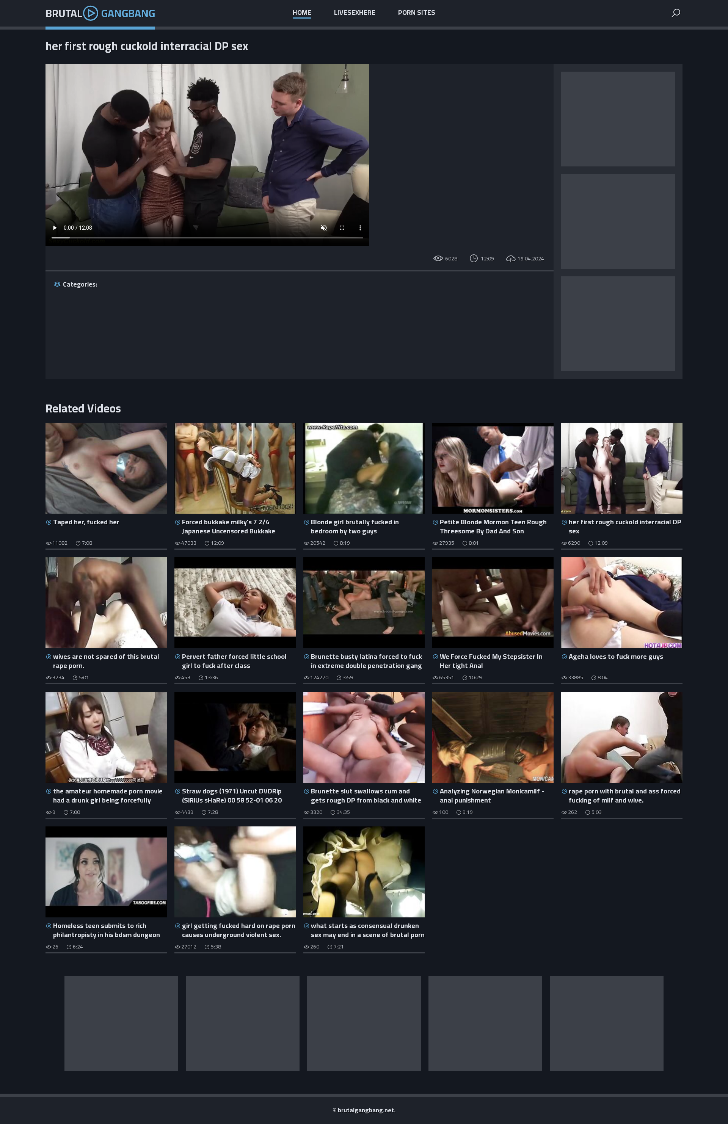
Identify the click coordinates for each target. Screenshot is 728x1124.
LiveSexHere (354, 13)
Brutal (100, 13)
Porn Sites (416, 13)
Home (302, 13)
